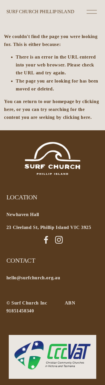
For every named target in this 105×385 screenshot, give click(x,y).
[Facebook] (46, 240)
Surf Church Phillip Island (40, 11)
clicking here (76, 117)
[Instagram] (59, 240)
